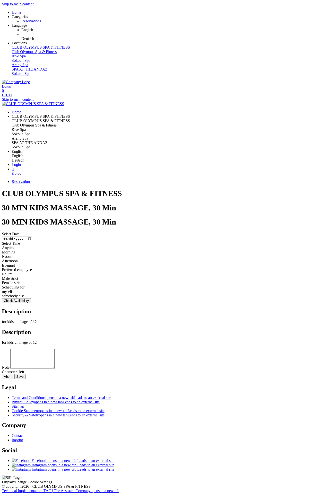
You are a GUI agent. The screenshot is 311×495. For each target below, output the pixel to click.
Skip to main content (18, 4)
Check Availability (16, 301)
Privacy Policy (56, 402)
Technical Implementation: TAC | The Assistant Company (60, 491)
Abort (7, 376)
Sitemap (18, 406)
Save (20, 376)
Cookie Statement (58, 411)
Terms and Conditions (61, 398)
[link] (165, 30)
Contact (18, 435)
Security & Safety (58, 415)
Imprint (17, 440)
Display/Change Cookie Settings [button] (27, 482)
